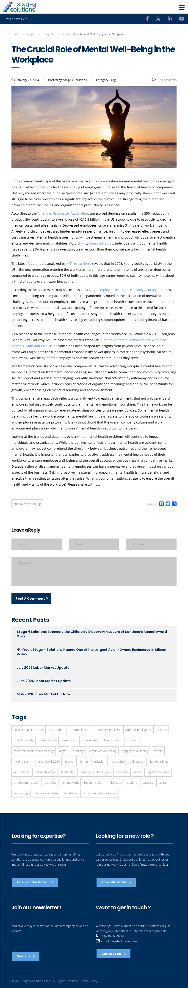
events (158, 751)
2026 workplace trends (29, 730)
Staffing (132, 783)
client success (112, 740)
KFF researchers (78, 263)
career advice (48, 740)
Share (151, 503)
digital (63, 751)
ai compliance (79, 730)
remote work (70, 783)
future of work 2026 (47, 761)
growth (70, 761)
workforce (70, 793)
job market (118, 761)
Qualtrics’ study (101, 243)
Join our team (114, 882)
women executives (46, 793)
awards (162, 730)
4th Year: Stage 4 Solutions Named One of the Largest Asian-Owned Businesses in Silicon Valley (91, 652)
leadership (68, 772)
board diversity (23, 740)
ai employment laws (107, 730)
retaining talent (94, 783)
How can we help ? (33, 882)
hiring (84, 761)
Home (15, 34)
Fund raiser (21, 761)
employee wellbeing (135, 751)
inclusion (99, 761)
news (137, 772)
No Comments (167, 80)
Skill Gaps (116, 783)
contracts (132, 740)
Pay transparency (158, 772)
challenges (90, 740)
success (148, 783)
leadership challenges (95, 772)
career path (69, 740)
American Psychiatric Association (63, 213)
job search (138, 761)
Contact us (111, 953)
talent (162, 783)
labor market (22, 772)
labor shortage (46, 772)
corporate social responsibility (34, 751)
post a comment (30, 598)
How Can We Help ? (16, 19)
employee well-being (27, 504)
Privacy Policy (88, 981)
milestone (122, 772)
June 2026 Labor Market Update (44, 681)
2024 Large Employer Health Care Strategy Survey (119, 290)
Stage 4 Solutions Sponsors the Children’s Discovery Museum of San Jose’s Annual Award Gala (92, 634)
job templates (159, 761)
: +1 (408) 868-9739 (111, 936)
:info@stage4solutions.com (118, 941)
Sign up (23, 956)
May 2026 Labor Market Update (43, 694)
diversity (78, 751)
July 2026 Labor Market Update (43, 667)
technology (21, 793)
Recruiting (50, 783)
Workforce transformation (100, 793)
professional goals (26, 783)
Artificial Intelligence (138, 730)
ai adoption (56, 730)
